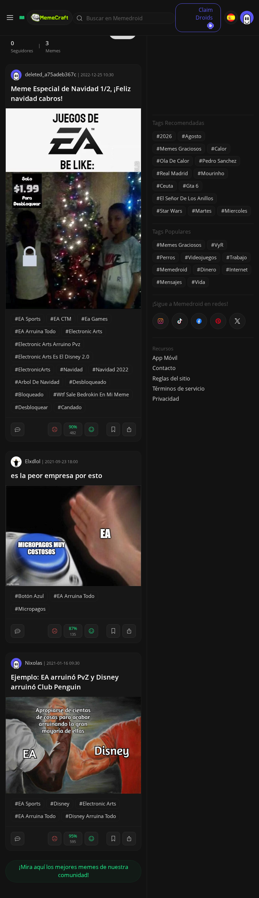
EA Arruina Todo (37, 331)
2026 (166, 136)
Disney (61, 803)
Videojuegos (202, 257)
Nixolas (33, 662)
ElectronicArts (34, 369)
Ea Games (96, 318)
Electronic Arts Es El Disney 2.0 (53, 356)
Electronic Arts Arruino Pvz (49, 344)
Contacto (164, 368)
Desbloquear (33, 407)
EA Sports (29, 318)
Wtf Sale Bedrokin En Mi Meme (93, 394)
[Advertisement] (203, 67)
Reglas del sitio (171, 378)
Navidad (73, 369)
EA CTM (62, 318)
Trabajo (238, 257)
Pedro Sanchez (219, 160)
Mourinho (212, 173)
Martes (203, 210)
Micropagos (32, 608)
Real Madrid (174, 173)
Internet (238, 269)
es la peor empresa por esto (56, 475)
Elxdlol (32, 461)
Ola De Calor (174, 160)
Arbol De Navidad (38, 381)
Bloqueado (31, 394)
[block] (129, 429)
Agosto (193, 136)
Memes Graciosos (180, 148)
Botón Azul (31, 595)
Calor (220, 148)
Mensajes (171, 282)
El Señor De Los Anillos (186, 198)
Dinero (208, 269)
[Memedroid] (21, 17)
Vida (200, 282)
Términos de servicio (178, 388)
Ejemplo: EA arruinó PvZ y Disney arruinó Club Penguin (65, 681)
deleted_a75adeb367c (50, 74)
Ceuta (166, 185)
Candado (71, 407)
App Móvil (164, 358)
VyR (218, 244)
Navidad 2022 (112, 369)
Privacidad (165, 398)
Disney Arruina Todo (92, 816)
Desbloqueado (89, 381)
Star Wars (171, 210)
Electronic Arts (85, 331)
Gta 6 (192, 185)
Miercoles (236, 210)
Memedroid (173, 269)
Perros (167, 257)
